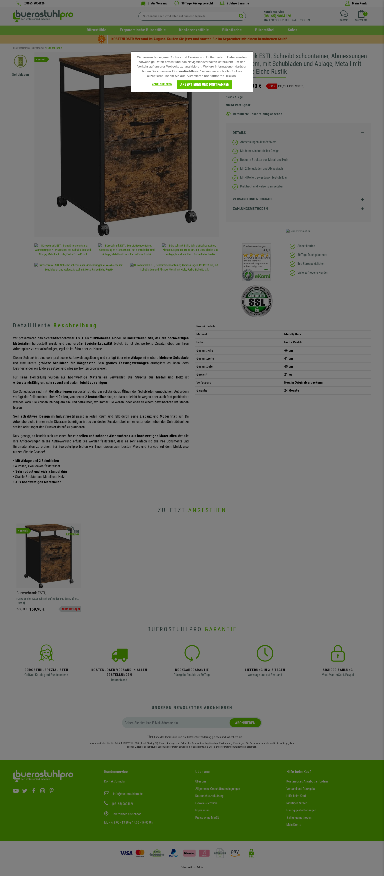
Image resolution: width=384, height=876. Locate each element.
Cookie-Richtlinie (185, 71)
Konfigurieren (162, 84)
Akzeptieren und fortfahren (204, 84)
